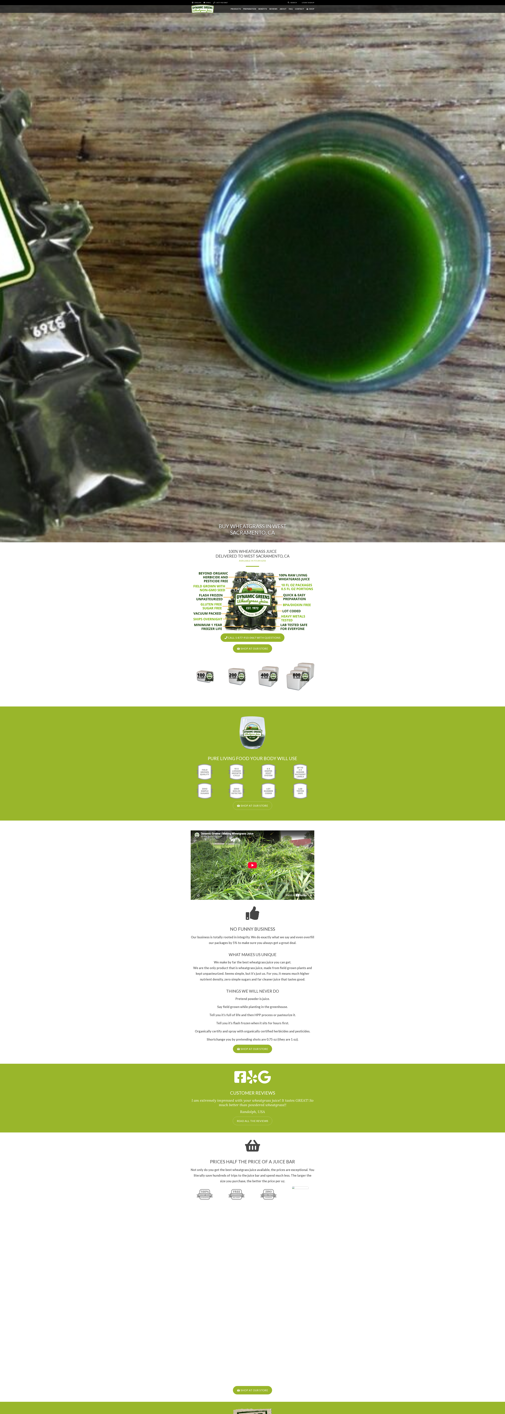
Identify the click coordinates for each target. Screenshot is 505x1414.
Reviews (273, 9)
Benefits (262, 9)
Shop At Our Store (254, 648)
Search (293, 3)
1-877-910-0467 (222, 3)
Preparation (249, 9)
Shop (311, 9)
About (283, 9)
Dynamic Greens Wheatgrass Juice (202, 9)
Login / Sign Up (308, 3)
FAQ (291, 9)
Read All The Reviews (252, 1120)
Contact (299, 9)
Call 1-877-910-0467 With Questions (253, 637)
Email (208, 3)
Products (236, 9)
